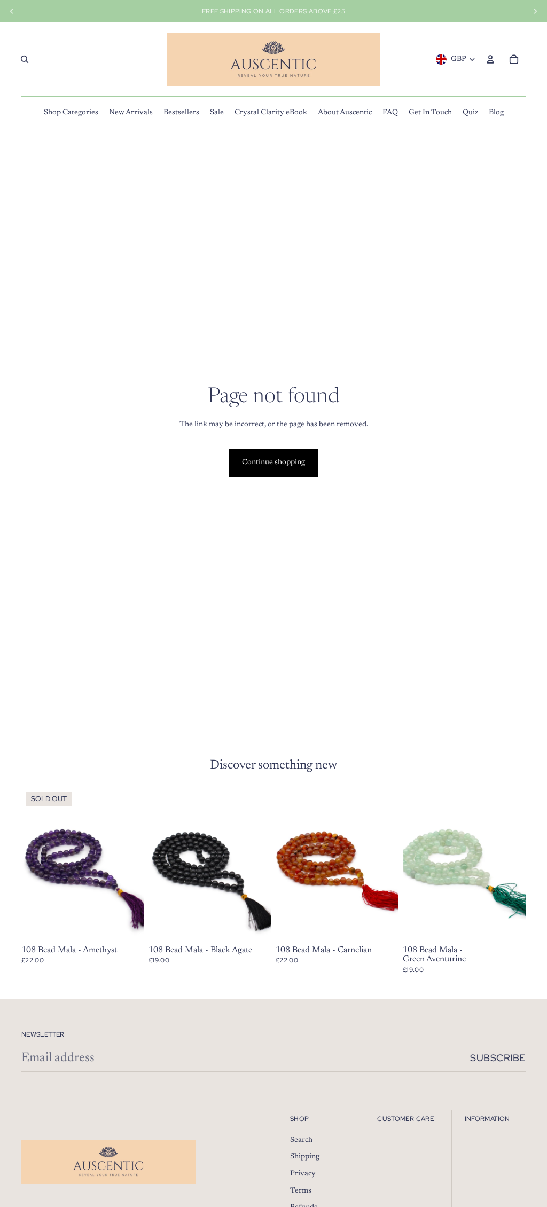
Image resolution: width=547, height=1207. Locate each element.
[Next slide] (517, 864)
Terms (300, 1191)
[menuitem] (71, 112)
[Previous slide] (411, 864)
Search (301, 1140)
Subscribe (498, 1058)
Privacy (303, 1174)
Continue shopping (273, 462)
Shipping (304, 1157)
